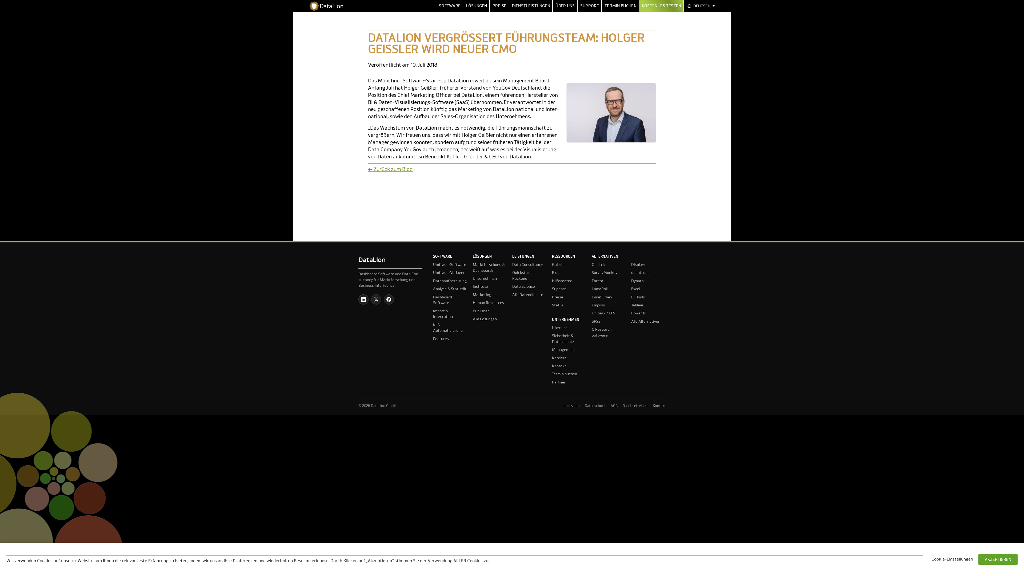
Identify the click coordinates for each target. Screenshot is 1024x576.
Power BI (638, 313)
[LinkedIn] (363, 299)
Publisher (481, 311)
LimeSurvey (602, 297)
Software (450, 6)
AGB (614, 406)
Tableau (637, 305)
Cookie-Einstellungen (952, 559)
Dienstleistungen (531, 6)
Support (589, 6)
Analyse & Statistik (449, 289)
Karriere (559, 358)
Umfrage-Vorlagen (449, 273)
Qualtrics (599, 265)
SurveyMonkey (604, 273)
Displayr (638, 265)
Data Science (523, 287)
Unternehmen (485, 279)
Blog (555, 273)
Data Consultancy (527, 265)
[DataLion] (328, 6)
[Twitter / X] (376, 299)
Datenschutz (595, 406)
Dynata (637, 281)
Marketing (482, 295)
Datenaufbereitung (450, 281)
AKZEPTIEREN (998, 560)
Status (557, 305)
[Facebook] (389, 299)
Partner (559, 382)
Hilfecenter (562, 281)
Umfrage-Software (449, 265)
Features (441, 339)
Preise (500, 6)
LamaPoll (599, 289)
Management (563, 350)
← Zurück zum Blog (390, 169)
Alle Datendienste (527, 295)
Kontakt (559, 366)
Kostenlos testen (661, 6)
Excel (635, 289)
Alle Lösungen (485, 319)
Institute (480, 287)
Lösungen (476, 6)
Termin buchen (621, 6)
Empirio (598, 305)
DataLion (372, 260)
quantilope (640, 273)
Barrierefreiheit (635, 406)
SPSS (596, 321)
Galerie (558, 265)
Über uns (565, 6)
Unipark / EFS (603, 313)
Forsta (597, 281)
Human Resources (488, 303)
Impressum (571, 406)
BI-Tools (638, 297)
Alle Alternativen (645, 321)
